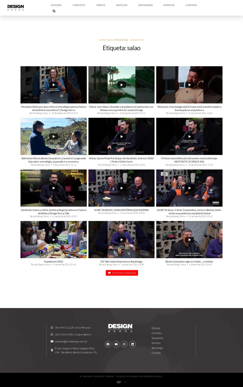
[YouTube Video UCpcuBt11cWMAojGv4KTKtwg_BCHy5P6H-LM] (53, 136)
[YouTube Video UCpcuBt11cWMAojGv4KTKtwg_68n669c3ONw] (53, 188)
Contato (191, 5)
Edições (56, 5)
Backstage (157, 348)
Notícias (121, 5)
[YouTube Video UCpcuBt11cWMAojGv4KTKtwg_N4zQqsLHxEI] (189, 188)
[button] (54, 11)
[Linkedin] (132, 344)
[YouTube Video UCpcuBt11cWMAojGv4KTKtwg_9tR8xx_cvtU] (53, 239)
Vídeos (100, 5)
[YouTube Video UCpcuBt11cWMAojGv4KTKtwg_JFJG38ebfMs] (121, 136)
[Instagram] (124, 344)
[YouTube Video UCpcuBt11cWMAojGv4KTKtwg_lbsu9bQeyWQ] (189, 136)
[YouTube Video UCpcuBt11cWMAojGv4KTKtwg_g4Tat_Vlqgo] (121, 239)
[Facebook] (108, 344)
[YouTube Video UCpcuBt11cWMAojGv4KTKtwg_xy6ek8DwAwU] (53, 84)
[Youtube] (116, 344)
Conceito (79, 5)
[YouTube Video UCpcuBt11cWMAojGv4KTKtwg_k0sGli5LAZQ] (189, 84)
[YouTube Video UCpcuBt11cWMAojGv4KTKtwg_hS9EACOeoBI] (189, 239)
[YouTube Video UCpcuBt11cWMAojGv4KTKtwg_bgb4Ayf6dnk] (121, 188)
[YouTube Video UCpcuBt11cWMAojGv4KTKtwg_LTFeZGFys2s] (121, 84)
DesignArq (146, 5)
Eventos (169, 5)
